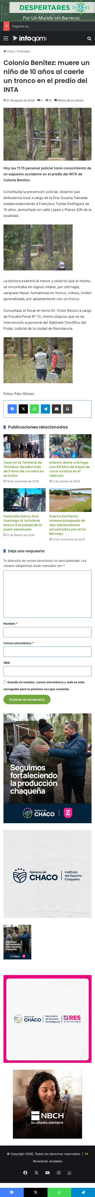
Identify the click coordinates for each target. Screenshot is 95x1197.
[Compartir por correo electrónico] (56, 409)
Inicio (10, 51)
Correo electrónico (18, 643)
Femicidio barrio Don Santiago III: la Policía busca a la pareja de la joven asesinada (22, 523)
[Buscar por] (89, 40)
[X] (23, 409)
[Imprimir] (67, 409)
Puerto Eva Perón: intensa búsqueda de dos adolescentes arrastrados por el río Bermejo (67, 525)
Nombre (10, 623)
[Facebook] (12, 409)
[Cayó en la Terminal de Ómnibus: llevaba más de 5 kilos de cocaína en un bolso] (24, 446)
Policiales (23, 51)
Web (6, 662)
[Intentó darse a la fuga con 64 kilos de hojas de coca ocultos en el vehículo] (70, 446)
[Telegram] (45, 409)
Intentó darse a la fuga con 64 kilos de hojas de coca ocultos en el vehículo (69, 469)
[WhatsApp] (34, 409)
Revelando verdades (47, 1161)
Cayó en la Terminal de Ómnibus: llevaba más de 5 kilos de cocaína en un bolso (23, 469)
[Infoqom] (30, 38)
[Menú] (5, 40)
